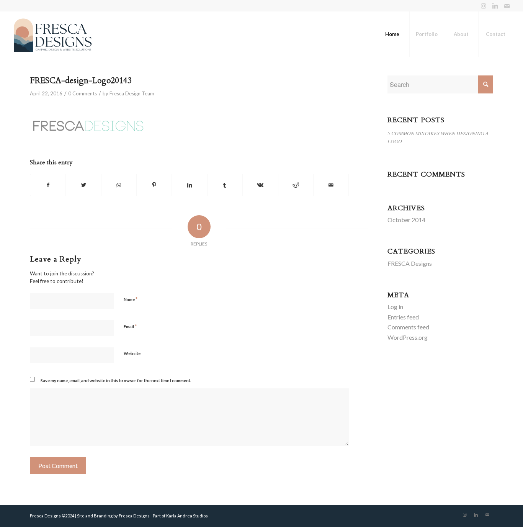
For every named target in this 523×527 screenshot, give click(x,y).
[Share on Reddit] (295, 185)
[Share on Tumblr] (225, 185)
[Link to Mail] (507, 5)
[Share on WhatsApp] (118, 185)
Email (130, 326)
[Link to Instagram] (483, 5)
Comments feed (408, 327)
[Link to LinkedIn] (495, 5)
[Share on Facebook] (47, 185)
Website (132, 353)
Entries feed (403, 317)
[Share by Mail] (331, 185)
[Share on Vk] (260, 185)
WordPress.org (407, 337)
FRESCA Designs (409, 263)
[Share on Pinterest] (154, 185)
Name (130, 299)
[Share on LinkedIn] (189, 185)
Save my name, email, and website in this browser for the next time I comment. (116, 380)
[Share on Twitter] (83, 185)
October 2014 (406, 219)
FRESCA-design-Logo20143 (81, 80)
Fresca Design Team (132, 93)
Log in (395, 306)
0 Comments (82, 93)
